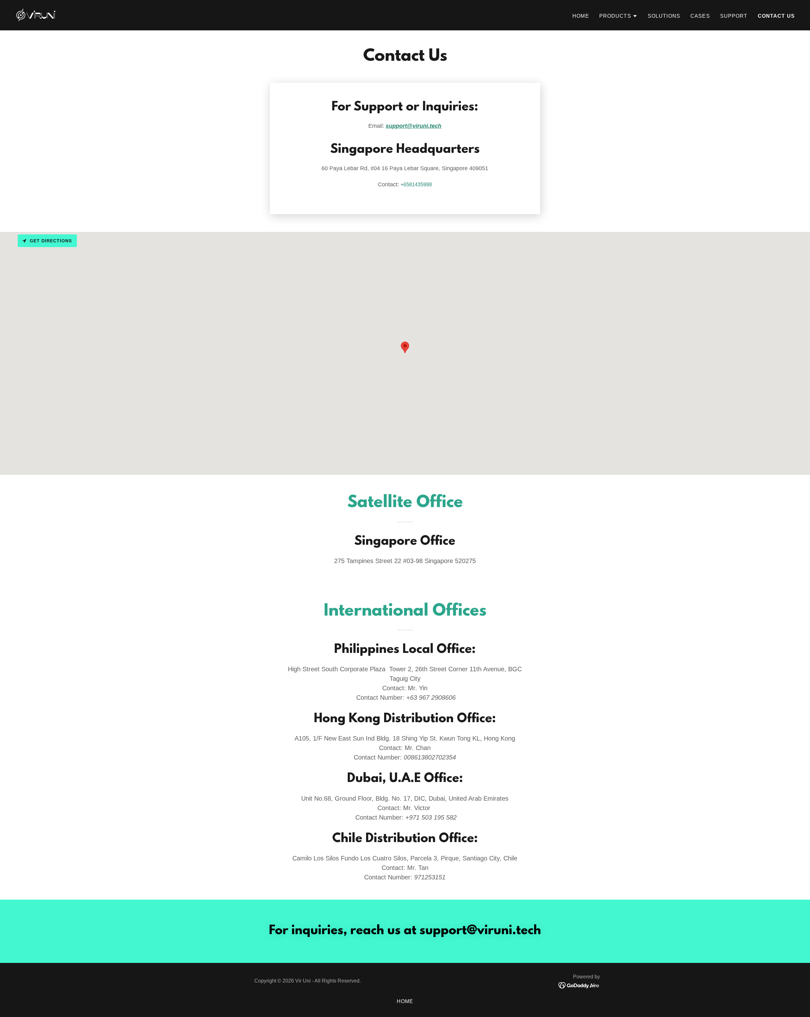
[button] (618, 16)
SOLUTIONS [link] (664, 16)
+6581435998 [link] (416, 184)
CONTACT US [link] (776, 16)
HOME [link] (580, 16)
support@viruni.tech (413, 126)
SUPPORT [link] (734, 16)
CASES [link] (700, 16)
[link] (36, 15)
